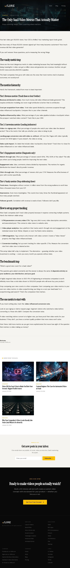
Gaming (50, 544)
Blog (57, 6)
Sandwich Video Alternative (10, 560)
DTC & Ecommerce (53, 530)
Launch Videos (29, 524)
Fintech (50, 533)
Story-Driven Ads (30, 530)
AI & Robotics (51, 538)
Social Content (29, 533)
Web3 (49, 536)
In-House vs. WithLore (8, 562)
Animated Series (29, 541)
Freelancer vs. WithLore (9, 551)
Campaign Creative (30, 536)
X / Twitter (50, 551)
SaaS (49, 524)
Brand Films (28, 527)
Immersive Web (29, 538)
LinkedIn (50, 562)
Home (26, 551)
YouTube (50, 554)
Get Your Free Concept (34, 502)
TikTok (49, 560)
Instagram (51, 557)
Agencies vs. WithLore (8, 554)
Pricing (63, 6)
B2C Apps (50, 527)
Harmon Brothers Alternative (10, 557)
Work (50, 6)
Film (49, 541)
